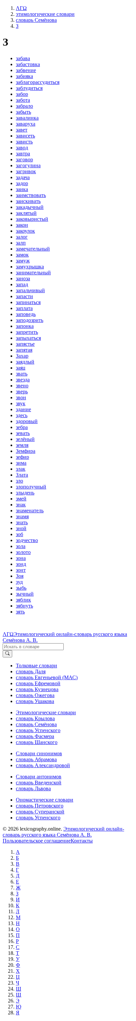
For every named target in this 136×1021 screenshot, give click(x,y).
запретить (27, 332)
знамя (22, 516)
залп (21, 243)
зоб (19, 534)
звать (21, 373)
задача (23, 177)
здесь (21, 415)
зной (21, 528)
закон (22, 225)
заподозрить (29, 320)
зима (21, 463)
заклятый (26, 213)
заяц (20, 368)
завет (21, 130)
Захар (22, 356)
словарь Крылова (35, 718)
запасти (24, 296)
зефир (22, 457)
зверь (22, 391)
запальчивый (30, 290)
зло (19, 481)
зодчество (27, 540)
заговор (24, 159)
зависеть (25, 135)
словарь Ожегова (35, 695)
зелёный (25, 439)
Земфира (25, 451)
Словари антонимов (38, 776)
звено (22, 385)
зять (20, 611)
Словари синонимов (39, 753)
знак (21, 504)
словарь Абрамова (36, 759)
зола (20, 546)
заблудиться (29, 88)
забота (23, 100)
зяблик (23, 600)
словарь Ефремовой (38, 683)
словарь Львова (33, 788)
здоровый (27, 421)
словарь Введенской (38, 782)
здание (23, 409)
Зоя (19, 576)
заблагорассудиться (37, 82)
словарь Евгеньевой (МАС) (47, 677)
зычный (25, 594)
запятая (24, 350)
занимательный (33, 272)
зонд (21, 564)
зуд (19, 582)
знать (22, 522)
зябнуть (24, 606)
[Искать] (7, 653)
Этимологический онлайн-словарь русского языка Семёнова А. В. (63, 832)
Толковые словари (36, 665)
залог (22, 237)
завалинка (27, 118)
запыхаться (28, 338)
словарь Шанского (36, 742)
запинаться (28, 302)
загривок (26, 171)
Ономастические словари (44, 800)
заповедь (26, 314)
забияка (24, 76)
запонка (25, 326)
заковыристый (32, 219)
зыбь (21, 588)
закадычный (30, 207)
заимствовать (31, 195)
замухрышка (30, 266)
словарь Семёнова (36, 724)
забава (23, 58)
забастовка (28, 64)
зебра (22, 427)
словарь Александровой (43, 765)
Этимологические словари (46, 712)
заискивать (28, 201)
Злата (22, 475)
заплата (24, 308)
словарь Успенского (38, 730)
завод (22, 147)
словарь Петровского (39, 805)
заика (22, 189)
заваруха (25, 124)
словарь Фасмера (35, 736)
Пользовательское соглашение (37, 841)
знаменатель (30, 510)
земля (22, 445)
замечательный (33, 249)
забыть (23, 112)
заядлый (25, 362)
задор (22, 183)
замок (22, 254)
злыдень (25, 492)
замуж (23, 260)
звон (21, 397)
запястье (25, 344)
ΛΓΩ (8, 634)
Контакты (82, 841)
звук (20, 403)
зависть (24, 141)
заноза (23, 278)
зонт (21, 570)
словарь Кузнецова (37, 689)
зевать (23, 433)
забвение (26, 70)
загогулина (28, 165)
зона (21, 558)
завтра (23, 153)
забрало (24, 106)
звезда (23, 379)
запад (22, 284)
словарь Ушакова (35, 701)
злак (20, 469)
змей (21, 498)
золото (23, 552)
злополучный (31, 487)
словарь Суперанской (40, 811)
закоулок (25, 231)
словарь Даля (31, 671)
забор (22, 94)
